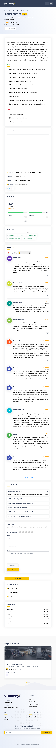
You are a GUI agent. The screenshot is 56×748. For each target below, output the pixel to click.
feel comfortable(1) (29, 238)
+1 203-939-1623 (13, 675)
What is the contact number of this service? (21, 512)
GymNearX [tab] (25, 253)
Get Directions (12, 597)
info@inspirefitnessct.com (22, 180)
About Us (31, 699)
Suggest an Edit (17, 578)
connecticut (12, 11)
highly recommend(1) (14, 238)
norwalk (19, 11)
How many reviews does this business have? (21, 503)
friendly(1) (23, 235)
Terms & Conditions (34, 704)
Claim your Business (34, 717)
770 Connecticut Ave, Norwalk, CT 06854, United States (22, 666)
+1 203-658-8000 (20, 176)
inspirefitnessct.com (21, 184)
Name (9, 535)
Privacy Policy (33, 706)
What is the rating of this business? (18, 499)
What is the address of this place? (18, 507)
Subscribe (46, 732)
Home (6, 11)
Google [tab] (13, 253)
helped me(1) (32, 235)
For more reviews (28, 477)
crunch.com (11, 672)
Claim (25, 14)
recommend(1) (12, 235)
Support (6, 719)
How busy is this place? (15, 491)
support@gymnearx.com (11, 707)
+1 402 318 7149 (8, 702)
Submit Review (12, 569)
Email (8, 543)
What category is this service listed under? (20, 516)
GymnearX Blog (8, 717)
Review (8, 550)
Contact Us (32, 702)
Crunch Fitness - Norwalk (14, 664)
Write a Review (11, 28)
